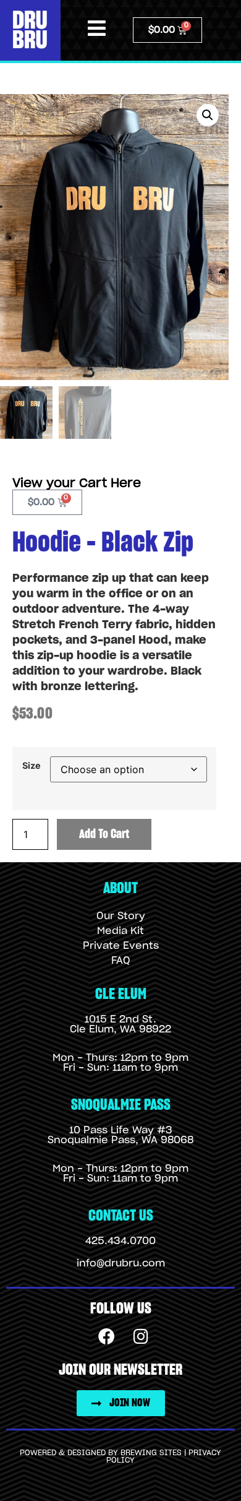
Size (31, 765)
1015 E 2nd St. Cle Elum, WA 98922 (120, 1024)
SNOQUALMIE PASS (121, 1105)
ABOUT (120, 888)
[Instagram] (140, 1336)
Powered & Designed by (70, 1452)
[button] (208, 115)
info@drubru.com (121, 1263)
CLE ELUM (120, 994)
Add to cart (104, 834)
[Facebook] (106, 1336)
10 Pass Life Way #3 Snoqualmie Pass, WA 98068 (120, 1135)
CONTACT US (120, 1216)
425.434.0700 (120, 1241)
